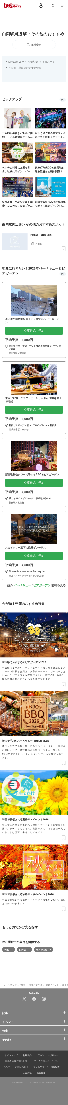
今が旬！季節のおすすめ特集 (24, 67)
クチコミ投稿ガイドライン (45, 1060)
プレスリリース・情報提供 (46, 1066)
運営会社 (41, 1072)
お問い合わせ (21, 1066)
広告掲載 (27, 1072)
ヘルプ (7, 1066)
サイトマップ (11, 1055)
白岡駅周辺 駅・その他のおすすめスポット (32, 61)
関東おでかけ (35, 984)
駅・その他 (41, 949)
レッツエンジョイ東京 (14, 984)
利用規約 (27, 1055)
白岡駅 (22, 949)
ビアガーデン (42, 585)
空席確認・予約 (34, 330)
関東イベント (52, 984)
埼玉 (6, 949)
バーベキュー (22, 585)
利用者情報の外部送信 (16, 1060)
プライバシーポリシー (47, 1055)
